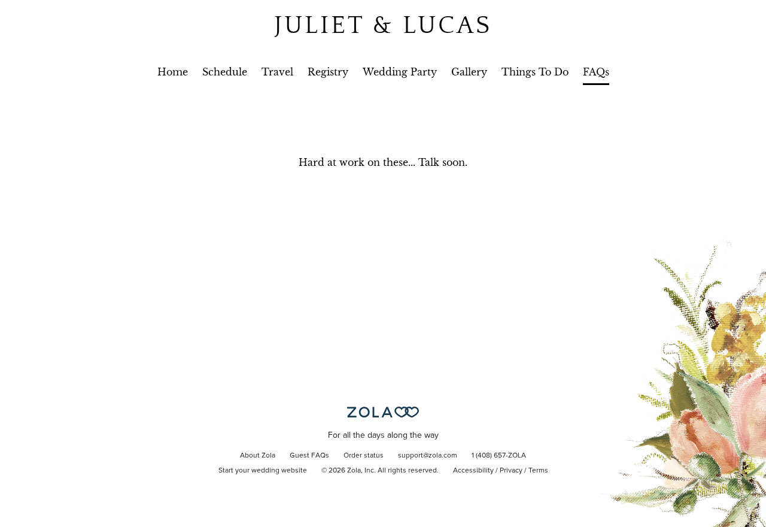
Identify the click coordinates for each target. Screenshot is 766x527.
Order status (364, 455)
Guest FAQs (309, 455)
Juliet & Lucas (383, 25)
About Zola (257, 455)
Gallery (469, 72)
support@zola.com (427, 455)
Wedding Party (400, 72)
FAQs (596, 72)
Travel (277, 72)
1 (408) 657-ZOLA (499, 455)
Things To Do (535, 72)
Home (172, 72)
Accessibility (473, 470)
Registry (328, 72)
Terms (538, 470)
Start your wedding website (262, 470)
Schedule (224, 72)
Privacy (511, 470)
